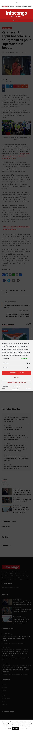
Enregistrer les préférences (16, 382)
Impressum (28, 389)
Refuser (16, 377)
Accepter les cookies (16, 373)
